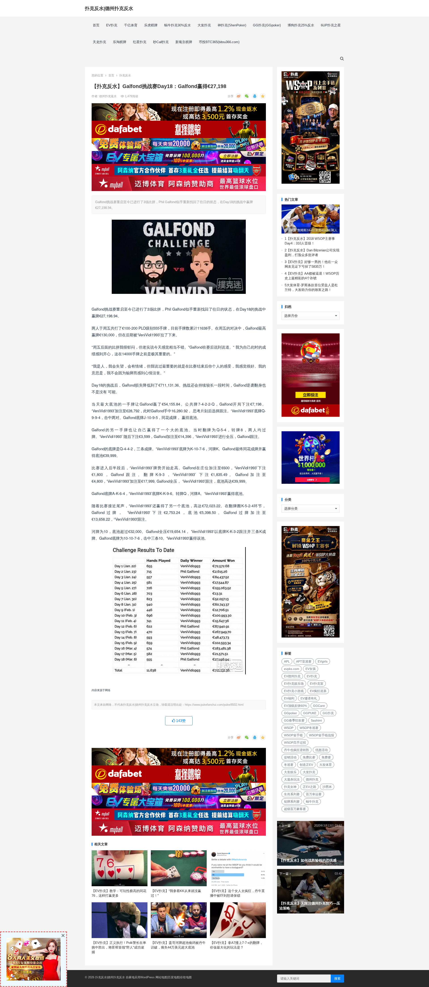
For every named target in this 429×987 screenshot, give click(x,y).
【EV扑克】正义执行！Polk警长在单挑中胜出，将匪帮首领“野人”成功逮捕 (119, 947)
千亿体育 (130, 25)
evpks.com (291, 669)
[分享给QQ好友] (255, 96)
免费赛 (326, 757)
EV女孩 (310, 669)
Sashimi (316, 720)
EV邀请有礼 (309, 698)
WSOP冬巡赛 (309, 728)
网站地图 (161, 977)
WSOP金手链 (293, 735)
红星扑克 (139, 42)
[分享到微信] (247, 96)
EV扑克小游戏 (294, 691)
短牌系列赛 (292, 801)
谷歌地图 (186, 977)
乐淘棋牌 (119, 42)
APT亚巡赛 (303, 661)
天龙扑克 (99, 42)
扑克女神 (290, 787)
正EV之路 (309, 787)
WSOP (288, 728)
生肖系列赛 (292, 794)
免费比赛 (309, 757)
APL (287, 661)
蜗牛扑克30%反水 (177, 25)
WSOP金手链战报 (321, 735)
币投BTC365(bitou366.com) (219, 42)
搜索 (337, 978)
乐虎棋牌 (151, 25)
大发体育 (325, 764)
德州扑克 (312, 779)
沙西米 (327, 787)
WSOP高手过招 (295, 742)
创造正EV (306, 764)
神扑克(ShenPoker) (232, 25)
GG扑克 (328, 713)
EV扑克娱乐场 (294, 683)
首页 (96, 25)
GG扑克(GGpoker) (267, 25)
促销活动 (290, 757)
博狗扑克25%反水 (301, 25)
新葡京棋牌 (183, 42)
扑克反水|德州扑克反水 (109, 8)
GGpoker (290, 713)
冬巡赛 (288, 764)
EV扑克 (111, 25)
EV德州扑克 (292, 676)
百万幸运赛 (314, 794)
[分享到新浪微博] (239, 96)
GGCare (319, 705)
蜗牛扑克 (312, 801)
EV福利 (289, 698)
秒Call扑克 (161, 42)
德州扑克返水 (108, 96)
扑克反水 (125, 75)
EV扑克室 (316, 683)
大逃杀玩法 (292, 779)
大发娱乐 (290, 772)
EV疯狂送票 (318, 691)
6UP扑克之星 (331, 25)
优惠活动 (321, 750)
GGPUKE (309, 713)
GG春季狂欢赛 (294, 720)
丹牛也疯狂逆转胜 (296, 750)
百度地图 (173, 977)
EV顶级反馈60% (295, 705)
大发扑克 (204, 25)
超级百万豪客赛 (295, 809)
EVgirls (323, 661)
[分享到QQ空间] (263, 96)
